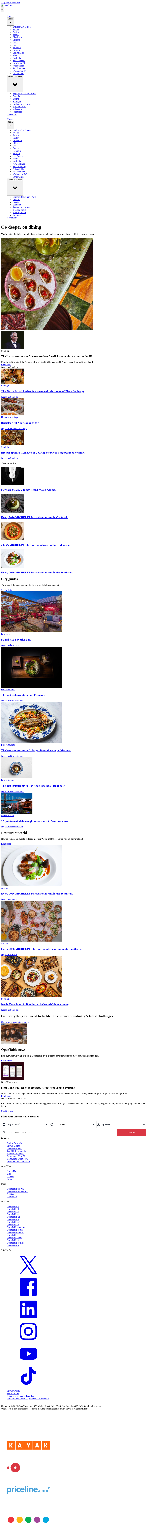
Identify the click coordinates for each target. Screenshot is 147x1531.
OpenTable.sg (13, 1222)
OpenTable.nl (13, 1224)
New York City (19, 63)
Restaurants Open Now (17, 1159)
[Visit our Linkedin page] (28, 1319)
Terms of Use (13, 1393)
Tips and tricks (19, 106)
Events (16, 99)
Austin (16, 32)
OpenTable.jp (13, 1206)
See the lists (6, 590)
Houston (16, 50)
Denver (16, 45)
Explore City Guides (22, 27)
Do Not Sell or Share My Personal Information (28, 1398)
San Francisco (19, 68)
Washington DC (20, 71)
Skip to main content (10, 2)
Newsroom (12, 114)
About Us (11, 1171)
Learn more (6, 1060)
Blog (9, 1174)
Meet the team (7, 1111)
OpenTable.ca (13, 1214)
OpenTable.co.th (14, 1237)
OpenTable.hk (13, 1217)
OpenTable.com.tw (15, 1243)
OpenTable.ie (13, 1219)
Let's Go (131, 1132)
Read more (6, 364)
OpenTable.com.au (15, 1232)
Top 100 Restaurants (16, 1151)
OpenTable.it (13, 1240)
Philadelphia (18, 66)
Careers (10, 1176)
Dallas (15, 42)
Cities (10, 19)
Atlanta (16, 29)
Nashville (17, 58)
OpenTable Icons (14, 1148)
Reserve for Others (15, 1153)
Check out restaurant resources (15, 1022)
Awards (16, 96)
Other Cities (18, 73)
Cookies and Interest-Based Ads (21, 1396)
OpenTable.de (13, 1209)
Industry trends (19, 109)
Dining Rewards (14, 1143)
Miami (16, 55)
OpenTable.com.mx (16, 1227)
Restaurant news (15, 76)
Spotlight (17, 101)
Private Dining (13, 1146)
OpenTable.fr (13, 1245)
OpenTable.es (13, 1211)
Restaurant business (21, 104)
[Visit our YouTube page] (28, 1363)
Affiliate (10, 1194)
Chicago (16, 40)
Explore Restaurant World (24, 93)
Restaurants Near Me (16, 1156)
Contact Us (12, 1196)
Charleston (17, 37)
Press (9, 1179)
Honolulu (17, 47)
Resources (17, 112)
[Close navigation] (2, 10)
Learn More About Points (18, 1161)
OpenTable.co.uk (15, 1230)
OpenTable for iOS (15, 1189)
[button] (25, 1124)
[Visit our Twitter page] (28, 1275)
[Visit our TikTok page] (28, 1386)
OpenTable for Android (17, 1191)
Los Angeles (18, 53)
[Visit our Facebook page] (28, 1297)
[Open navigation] (2, 7)
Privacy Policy (13, 1391)
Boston (16, 34)
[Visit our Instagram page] (28, 1341)
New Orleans (19, 60)
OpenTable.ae (13, 1235)
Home (9, 16)
